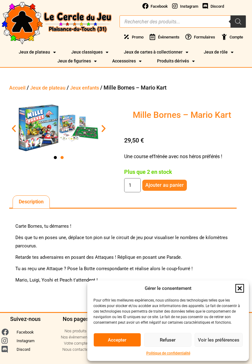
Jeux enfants (84, 88)
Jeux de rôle (216, 52)
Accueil (17, 88)
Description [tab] (31, 202)
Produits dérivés (173, 60)
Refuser (167, 340)
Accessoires (124, 60)
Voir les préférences (218, 340)
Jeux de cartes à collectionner (153, 52)
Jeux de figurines (74, 60)
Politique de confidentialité (168, 353)
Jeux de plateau (34, 52)
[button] (240, 288)
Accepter (117, 340)
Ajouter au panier (164, 185)
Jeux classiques (87, 52)
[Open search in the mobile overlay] (183, 21)
